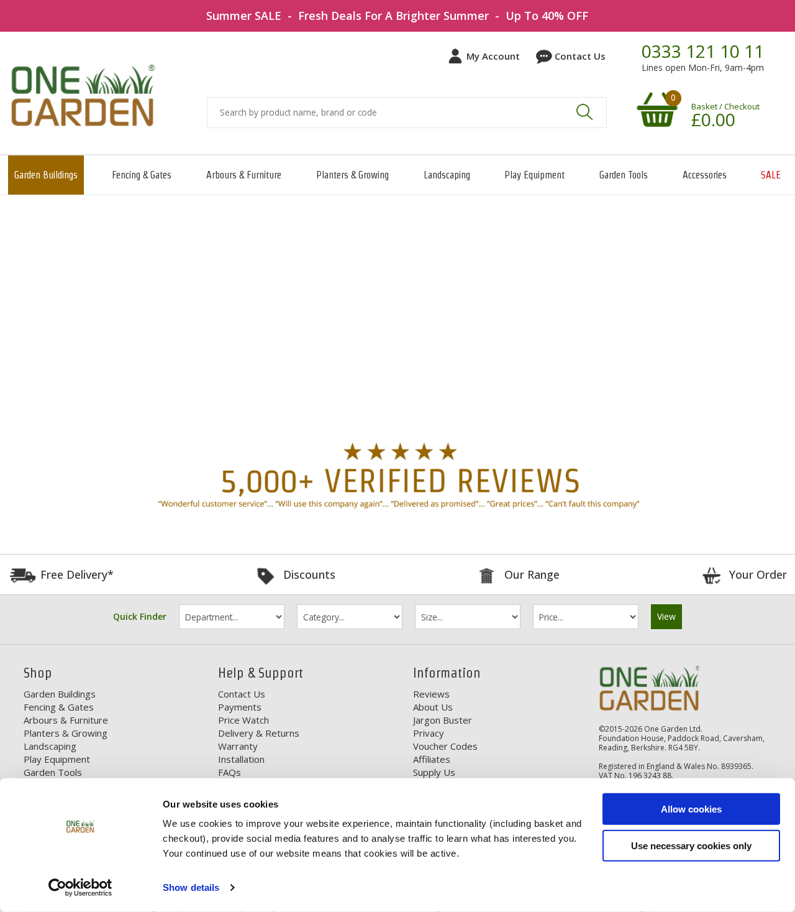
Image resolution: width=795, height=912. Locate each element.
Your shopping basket (655, 108)
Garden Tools (623, 175)
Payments (239, 707)
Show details (191, 887)
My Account (493, 56)
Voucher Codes (445, 746)
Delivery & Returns (258, 733)
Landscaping (447, 175)
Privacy (428, 733)
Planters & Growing (352, 175)
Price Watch (243, 720)
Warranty (238, 746)
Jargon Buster (442, 720)
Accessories (705, 175)
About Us (433, 707)
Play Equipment (534, 175)
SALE (771, 175)
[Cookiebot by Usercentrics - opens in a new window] (80, 887)
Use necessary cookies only (691, 845)
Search (584, 112)
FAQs (229, 772)
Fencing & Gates (141, 175)
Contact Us (580, 56)
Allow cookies (691, 809)
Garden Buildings (46, 175)
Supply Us (434, 772)
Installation (241, 759)
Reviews (431, 694)
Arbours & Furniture (243, 175)
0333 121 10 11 (703, 51)
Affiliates (431, 759)
